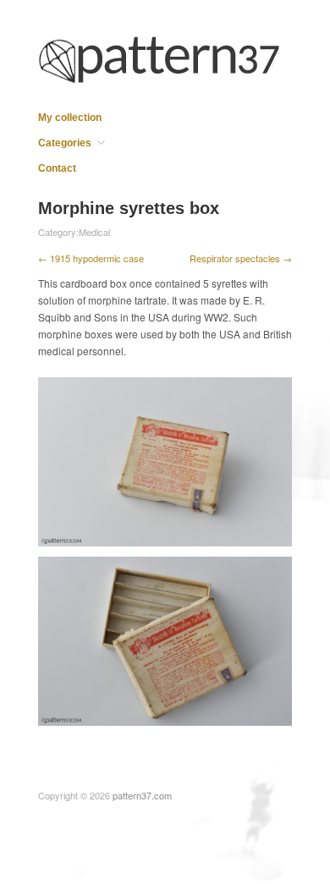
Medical (94, 232)
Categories (64, 143)
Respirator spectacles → (241, 258)
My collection (70, 118)
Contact (57, 168)
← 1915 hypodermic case (91, 258)
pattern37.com (142, 795)
